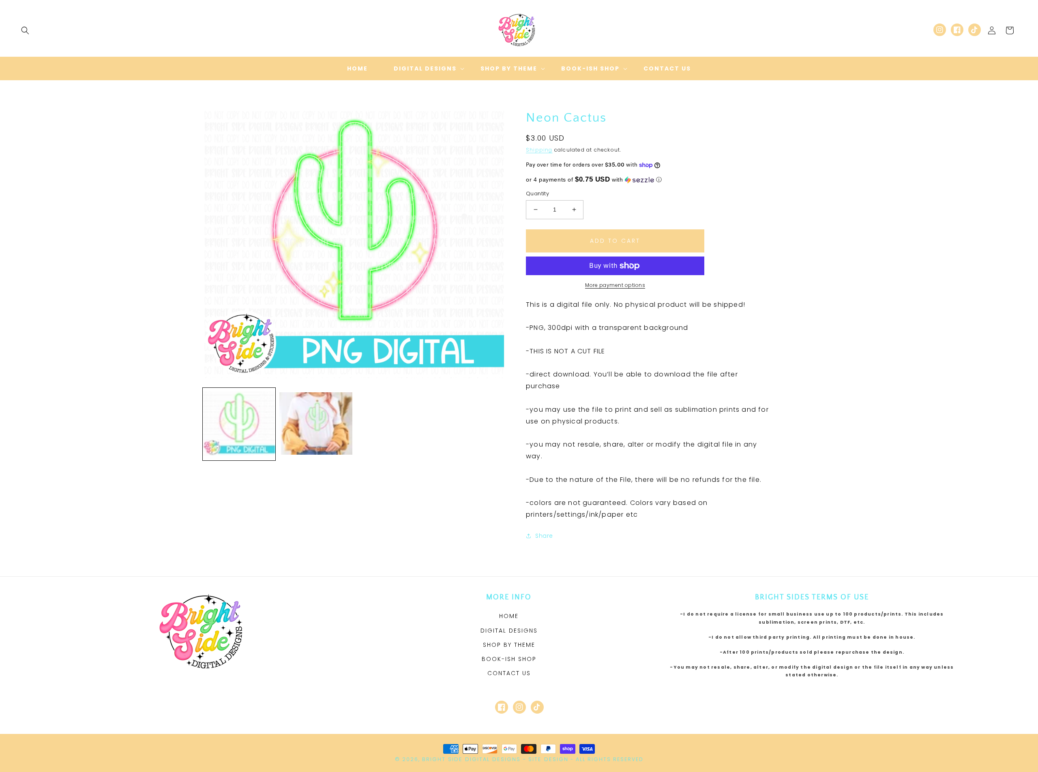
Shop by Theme (509, 645)
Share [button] (544, 536)
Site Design (548, 759)
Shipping (539, 149)
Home (509, 616)
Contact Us (509, 673)
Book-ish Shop (509, 659)
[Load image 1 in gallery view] (239, 424)
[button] (25, 30)
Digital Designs (509, 631)
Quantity (537, 193)
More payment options (615, 285)
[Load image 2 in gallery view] (315, 424)
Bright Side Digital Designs (471, 759)
